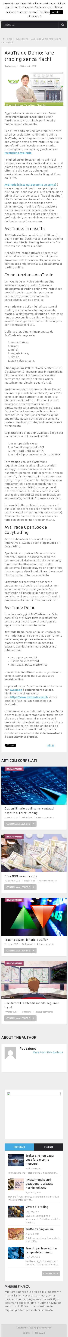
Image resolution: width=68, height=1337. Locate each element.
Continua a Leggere (18, 823)
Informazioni (34, 16)
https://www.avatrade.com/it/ (29, 697)
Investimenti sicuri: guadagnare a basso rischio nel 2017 (39, 1183)
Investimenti (22, 39)
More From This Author (47, 1052)
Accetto (56, 12)
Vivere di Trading (37, 1206)
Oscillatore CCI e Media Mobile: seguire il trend (32, 1005)
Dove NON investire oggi (21, 876)
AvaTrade (16, 689)
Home (9, 39)
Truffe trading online (40, 1229)
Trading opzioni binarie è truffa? (26, 939)
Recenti (48, 1147)
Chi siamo (40, 1333)
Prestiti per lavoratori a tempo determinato (41, 1250)
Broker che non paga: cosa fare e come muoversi (40, 1159)
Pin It (50, 745)
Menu (8, 24)
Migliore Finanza (43, 1328)
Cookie (26, 1333)
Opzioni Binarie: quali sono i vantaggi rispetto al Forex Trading (29, 810)
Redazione (10, 66)
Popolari (19, 1147)
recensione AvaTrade (18, 152)
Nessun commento (45, 817)
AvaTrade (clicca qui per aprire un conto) (30, 184)
